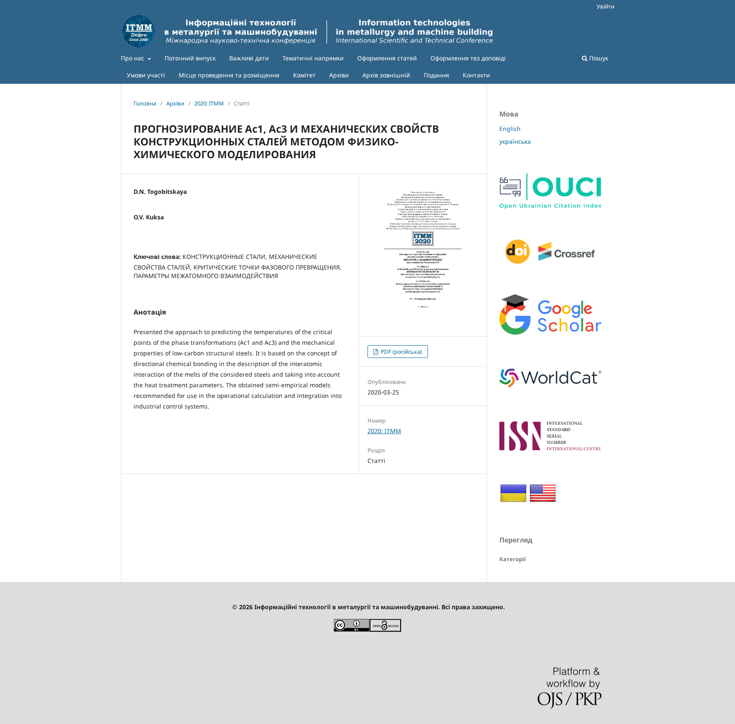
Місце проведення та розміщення (229, 75)
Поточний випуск (190, 58)
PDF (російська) (400, 351)
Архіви (339, 75)
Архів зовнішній (386, 75)
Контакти (476, 75)
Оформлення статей (387, 58)
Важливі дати (249, 58)
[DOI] (550, 263)
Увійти (605, 6)
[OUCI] (550, 206)
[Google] (550, 332)
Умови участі (146, 75)
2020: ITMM (209, 103)
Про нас (133, 58)
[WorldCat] (550, 390)
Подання (436, 75)
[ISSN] (550, 448)
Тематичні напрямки (313, 58)
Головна (145, 103)
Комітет (304, 75)
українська (515, 141)
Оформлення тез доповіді (468, 58)
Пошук (597, 58)
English (510, 129)
